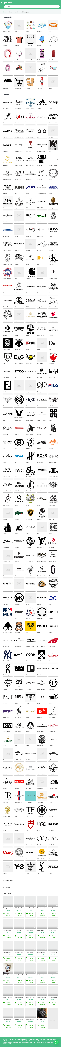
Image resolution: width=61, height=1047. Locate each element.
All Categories (25, 12)
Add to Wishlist (8, 914)
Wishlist (17, 12)
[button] (56, 1042)
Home (4, 12)
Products (7, 893)
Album (10, 12)
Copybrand (7, 2)
